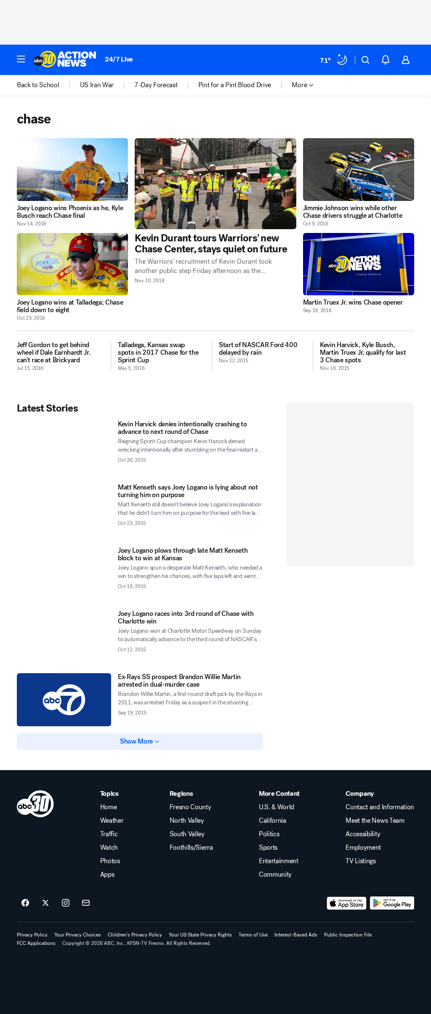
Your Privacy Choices (77, 934)
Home (108, 807)
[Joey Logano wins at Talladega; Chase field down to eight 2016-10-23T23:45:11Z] (72, 264)
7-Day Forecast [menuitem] (156, 85)
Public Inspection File (348, 934)
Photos (110, 861)
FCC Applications (36, 943)
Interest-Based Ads (295, 934)
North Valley (187, 820)
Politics (269, 834)
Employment (363, 847)
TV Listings (360, 861)
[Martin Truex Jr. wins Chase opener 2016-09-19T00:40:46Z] (358, 264)
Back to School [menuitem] (38, 85)
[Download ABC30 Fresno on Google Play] (392, 903)
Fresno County (190, 807)
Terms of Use (253, 934)
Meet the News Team (375, 820)
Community (275, 874)
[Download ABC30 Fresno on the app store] (347, 903)
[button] (21, 59)
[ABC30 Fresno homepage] (64, 60)
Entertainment (278, 861)
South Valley (187, 834)
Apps (107, 874)
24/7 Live (119, 59)
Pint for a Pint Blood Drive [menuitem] (234, 85)
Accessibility (363, 834)
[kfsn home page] (35, 803)
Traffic (109, 834)
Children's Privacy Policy (135, 934)
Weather (112, 820)
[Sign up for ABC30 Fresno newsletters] (85, 903)
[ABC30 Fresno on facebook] (25, 903)
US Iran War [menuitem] (97, 85)
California (272, 820)
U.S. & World (276, 807)
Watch (109, 847)
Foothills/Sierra (191, 847)
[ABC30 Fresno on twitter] (45, 903)
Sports (268, 847)
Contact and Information (380, 807)
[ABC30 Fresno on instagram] (65, 903)
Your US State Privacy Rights (200, 934)
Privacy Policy (32, 934)
